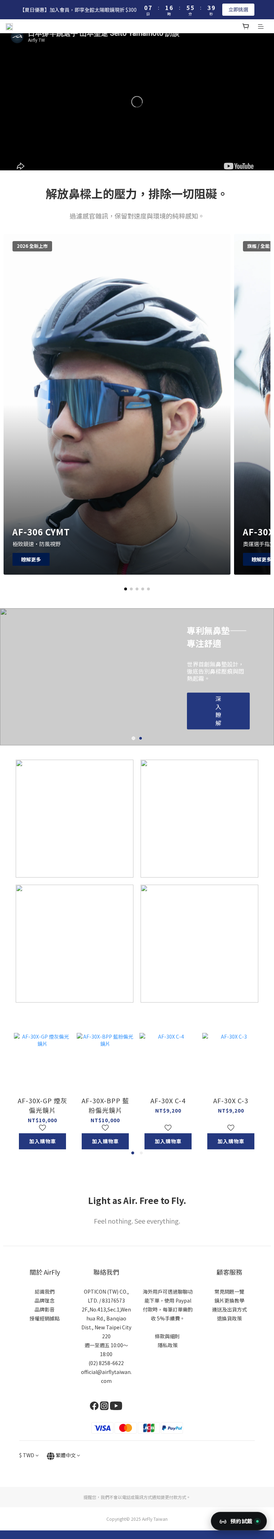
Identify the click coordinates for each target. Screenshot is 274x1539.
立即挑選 (238, 9)
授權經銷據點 (45, 1318)
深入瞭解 (218, 715)
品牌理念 (45, 1300)
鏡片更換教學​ (229, 1300)
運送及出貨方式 (229, 1309)
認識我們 (45, 1291)
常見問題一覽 (229, 1291)
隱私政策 (168, 1345)
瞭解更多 (31, 559)
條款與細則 (167, 1336)
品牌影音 (45, 1309)
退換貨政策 (229, 1318)
